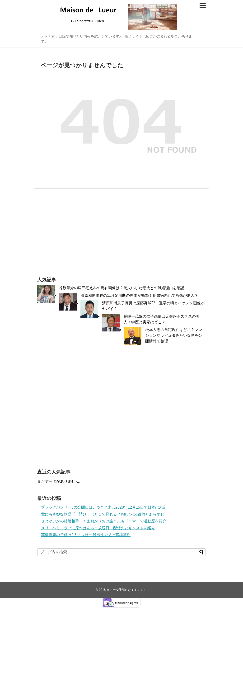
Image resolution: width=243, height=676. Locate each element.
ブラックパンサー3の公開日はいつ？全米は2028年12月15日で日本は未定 (104, 507)
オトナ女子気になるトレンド (127, 590)
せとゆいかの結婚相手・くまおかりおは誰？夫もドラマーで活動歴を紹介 (103, 521)
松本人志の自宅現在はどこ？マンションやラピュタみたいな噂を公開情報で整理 (173, 335)
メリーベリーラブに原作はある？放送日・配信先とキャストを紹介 (98, 528)
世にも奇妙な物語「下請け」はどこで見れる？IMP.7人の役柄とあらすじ (102, 514)
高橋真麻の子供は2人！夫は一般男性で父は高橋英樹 (86, 535)
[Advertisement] (121, 232)
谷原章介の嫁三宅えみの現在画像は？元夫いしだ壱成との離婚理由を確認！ (123, 288)
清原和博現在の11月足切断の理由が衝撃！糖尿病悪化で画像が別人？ (139, 295)
